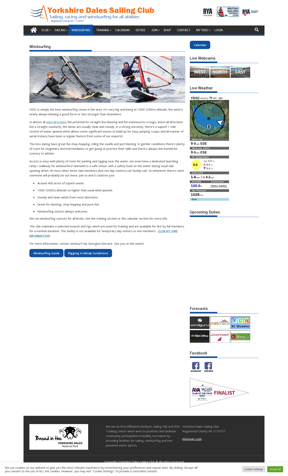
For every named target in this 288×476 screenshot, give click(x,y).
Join (154, 30)
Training (102, 30)
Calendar (122, 30)
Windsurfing (81, 30)
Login (219, 30)
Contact (183, 30)
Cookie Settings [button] (254, 469)
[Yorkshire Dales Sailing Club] (33, 30)
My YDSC (202, 30)
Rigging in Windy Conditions (88, 253)
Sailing (60, 30)
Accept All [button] (275, 469)
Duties (140, 30)
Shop (167, 30)
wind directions (56, 122)
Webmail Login (192, 439)
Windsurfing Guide (46, 253)
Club (45, 30)
